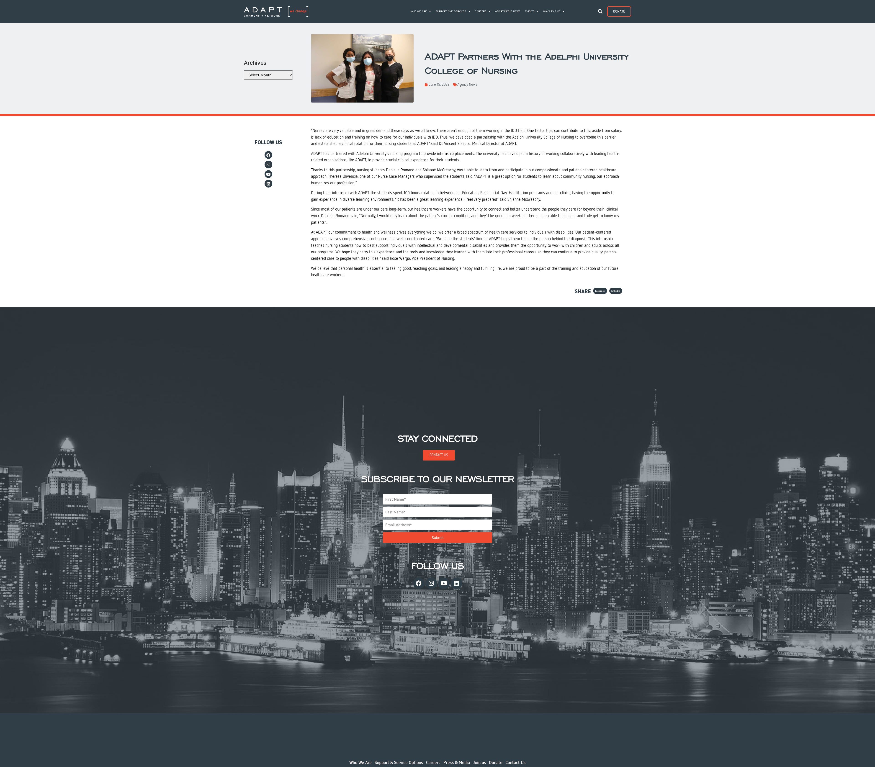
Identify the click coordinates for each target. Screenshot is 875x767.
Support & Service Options (399, 763)
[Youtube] (268, 174)
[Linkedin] (268, 184)
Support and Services (450, 11)
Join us (479, 763)
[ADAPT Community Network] (276, 11)
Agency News (467, 85)
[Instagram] (268, 164)
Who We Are (419, 11)
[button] (600, 11)
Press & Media (456, 763)
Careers (480, 11)
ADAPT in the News (507, 11)
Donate (495, 763)
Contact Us (515, 763)
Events (530, 11)
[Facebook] (268, 155)
